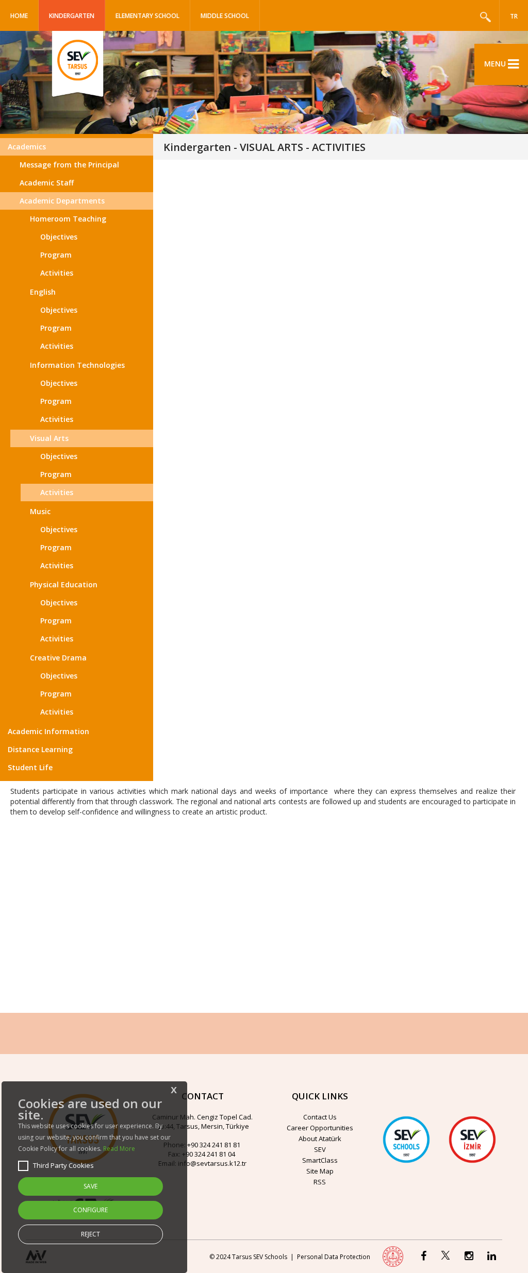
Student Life (30, 767)
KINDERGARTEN (71, 15)
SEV (320, 1149)
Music (40, 511)
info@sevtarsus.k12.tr (212, 1163)
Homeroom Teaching (68, 219)
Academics (27, 146)
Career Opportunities (320, 1127)
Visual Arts (49, 438)
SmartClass (320, 1160)
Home (19, 15)
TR (514, 16)
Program (56, 255)
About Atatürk (320, 1138)
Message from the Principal (69, 164)
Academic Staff (47, 183)
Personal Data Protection (333, 1256)
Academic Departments (62, 201)
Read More (119, 1148)
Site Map (320, 1171)
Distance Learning (40, 749)
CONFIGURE (90, 1210)
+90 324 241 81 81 (213, 1144)
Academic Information (48, 731)
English (43, 292)
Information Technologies (77, 365)
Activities (56, 273)
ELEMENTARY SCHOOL (147, 15)
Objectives (58, 237)
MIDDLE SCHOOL (225, 15)
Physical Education (63, 584)
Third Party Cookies (63, 1165)
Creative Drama (58, 658)
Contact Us (320, 1117)
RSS (320, 1181)
